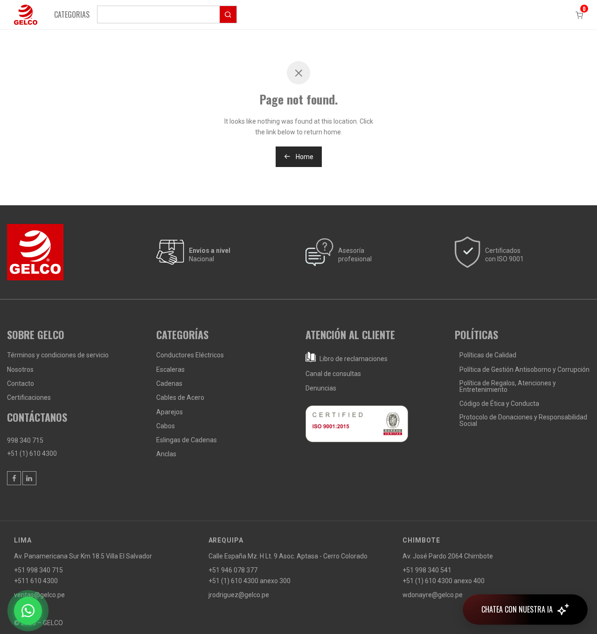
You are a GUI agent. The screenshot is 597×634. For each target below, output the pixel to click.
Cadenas (169, 383)
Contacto (20, 383)
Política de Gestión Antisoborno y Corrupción (524, 369)
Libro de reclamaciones (353, 358)
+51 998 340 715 (38, 570)
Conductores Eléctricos (190, 355)
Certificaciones (29, 397)
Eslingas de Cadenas (186, 440)
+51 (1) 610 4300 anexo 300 (249, 581)
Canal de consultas (333, 373)
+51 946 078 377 (232, 570)
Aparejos (169, 412)
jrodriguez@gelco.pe (238, 595)
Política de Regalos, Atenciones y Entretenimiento (507, 386)
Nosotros (20, 369)
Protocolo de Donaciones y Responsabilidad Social (523, 420)
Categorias (72, 14)
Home (303, 156)
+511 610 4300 (36, 581)
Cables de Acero (180, 397)
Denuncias (320, 388)
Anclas (166, 454)
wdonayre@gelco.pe (433, 595)
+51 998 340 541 (427, 570)
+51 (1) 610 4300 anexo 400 (444, 581)
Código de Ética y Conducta (499, 403)
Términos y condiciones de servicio (58, 355)
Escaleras (170, 369)
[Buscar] (167, 14)
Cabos (165, 426)
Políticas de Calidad (487, 355)
